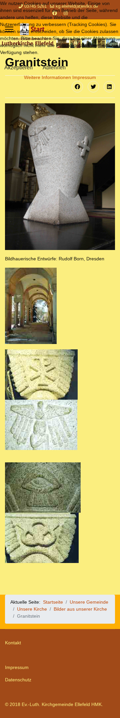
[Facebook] (77, 86)
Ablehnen (54, 67)
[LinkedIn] (109, 86)
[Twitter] (93, 86)
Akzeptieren (18, 67)
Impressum (17, 667)
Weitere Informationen (47, 77)
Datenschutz (18, 679)
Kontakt (13, 642)
